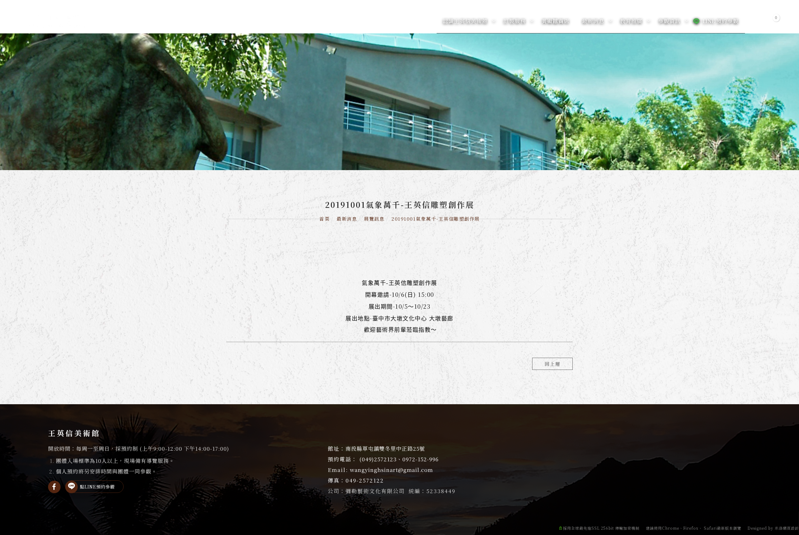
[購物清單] (772, 20)
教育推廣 (631, 21)
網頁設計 (791, 528)
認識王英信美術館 (465, 21)
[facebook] (54, 487)
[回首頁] (63, 19)
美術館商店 (556, 21)
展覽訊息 (374, 218)
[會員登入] (757, 20)
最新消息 (593, 21)
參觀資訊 (669, 21)
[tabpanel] (399, 101)
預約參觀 (721, 21)
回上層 (553, 364)
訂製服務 (514, 21)
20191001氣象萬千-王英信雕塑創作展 (435, 218)
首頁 (324, 218)
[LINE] (71, 487)
